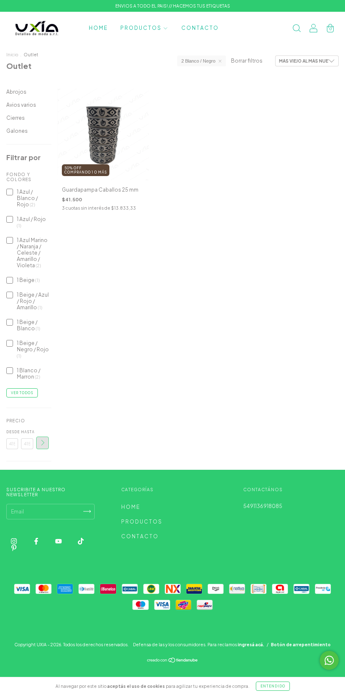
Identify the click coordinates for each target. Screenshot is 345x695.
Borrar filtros (247, 61)
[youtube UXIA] (59, 541)
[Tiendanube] (172, 661)
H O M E (98, 28)
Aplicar (42, 443)
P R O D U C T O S (141, 28)
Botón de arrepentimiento (301, 644)
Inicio (12, 54)
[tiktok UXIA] (80, 541)
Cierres (15, 118)
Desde (12, 432)
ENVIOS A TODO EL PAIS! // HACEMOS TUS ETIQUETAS (172, 5)
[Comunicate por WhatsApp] (329, 660)
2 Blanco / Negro (198, 60)
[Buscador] (296, 29)
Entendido (272, 686)
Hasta (27, 432)
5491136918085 (262, 506)
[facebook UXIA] (37, 541)
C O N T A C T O (199, 28)
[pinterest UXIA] (13, 548)
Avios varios (21, 105)
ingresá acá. (251, 644)
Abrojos (16, 92)
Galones (17, 131)
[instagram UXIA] (14, 541)
